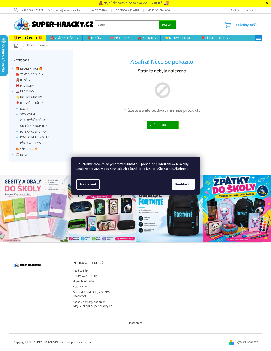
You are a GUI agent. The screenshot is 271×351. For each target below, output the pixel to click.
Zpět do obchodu (162, 125)
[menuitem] (27, 38)
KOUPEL (25, 109)
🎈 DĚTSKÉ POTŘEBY (29, 103)
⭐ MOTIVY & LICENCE (29, 97)
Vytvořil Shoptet (247, 342)
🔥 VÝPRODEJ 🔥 (27, 149)
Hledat (167, 24)
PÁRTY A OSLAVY (30, 143)
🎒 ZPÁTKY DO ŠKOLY (29, 74)
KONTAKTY (80, 287)
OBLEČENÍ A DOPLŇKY (33, 126)
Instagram (135, 323)
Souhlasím (183, 184)
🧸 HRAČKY (23, 80)
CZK (234, 10)
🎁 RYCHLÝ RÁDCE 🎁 (29, 69)
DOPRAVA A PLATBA (127, 10)
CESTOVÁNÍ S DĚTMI (33, 120)
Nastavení (88, 184)
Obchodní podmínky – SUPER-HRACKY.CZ (91, 294)
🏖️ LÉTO (21, 155)
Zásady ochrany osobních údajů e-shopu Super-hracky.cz (92, 304)
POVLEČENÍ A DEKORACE (35, 137)
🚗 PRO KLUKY (25, 91)
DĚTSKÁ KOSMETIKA (33, 132)
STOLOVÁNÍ (27, 114)
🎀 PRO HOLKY (25, 86)
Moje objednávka (159, 10)
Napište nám (99, 10)
